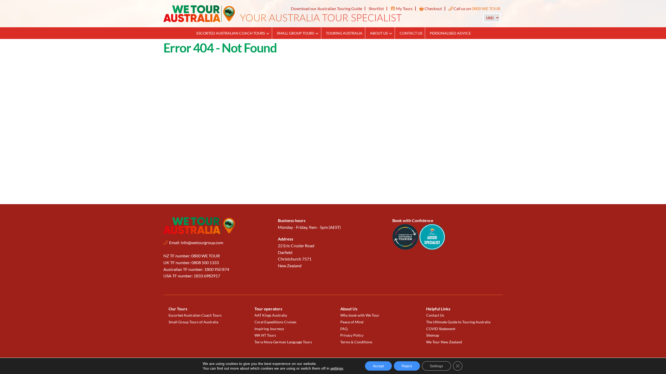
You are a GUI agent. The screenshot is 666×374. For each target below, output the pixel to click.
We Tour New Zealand (444, 342)
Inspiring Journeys (269, 328)
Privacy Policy (351, 335)
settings (336, 368)
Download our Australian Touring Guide (326, 8)
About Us (379, 33)
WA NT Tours (265, 335)
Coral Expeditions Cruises (275, 322)
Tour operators (268, 308)
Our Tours (178, 308)
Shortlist (376, 8)
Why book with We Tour (359, 315)
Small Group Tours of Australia (193, 322)
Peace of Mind (351, 322)
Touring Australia (344, 33)
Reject (407, 366)
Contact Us (411, 33)
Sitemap (432, 335)
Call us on (476, 8)
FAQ (344, 328)
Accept (378, 366)
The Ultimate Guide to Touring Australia (458, 322)
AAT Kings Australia (270, 315)
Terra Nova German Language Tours (283, 342)
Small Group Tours (295, 33)
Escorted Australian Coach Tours (230, 33)
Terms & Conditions (356, 342)
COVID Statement (440, 328)
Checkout (433, 8)
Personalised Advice (450, 33)
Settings (436, 366)
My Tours (404, 8)
